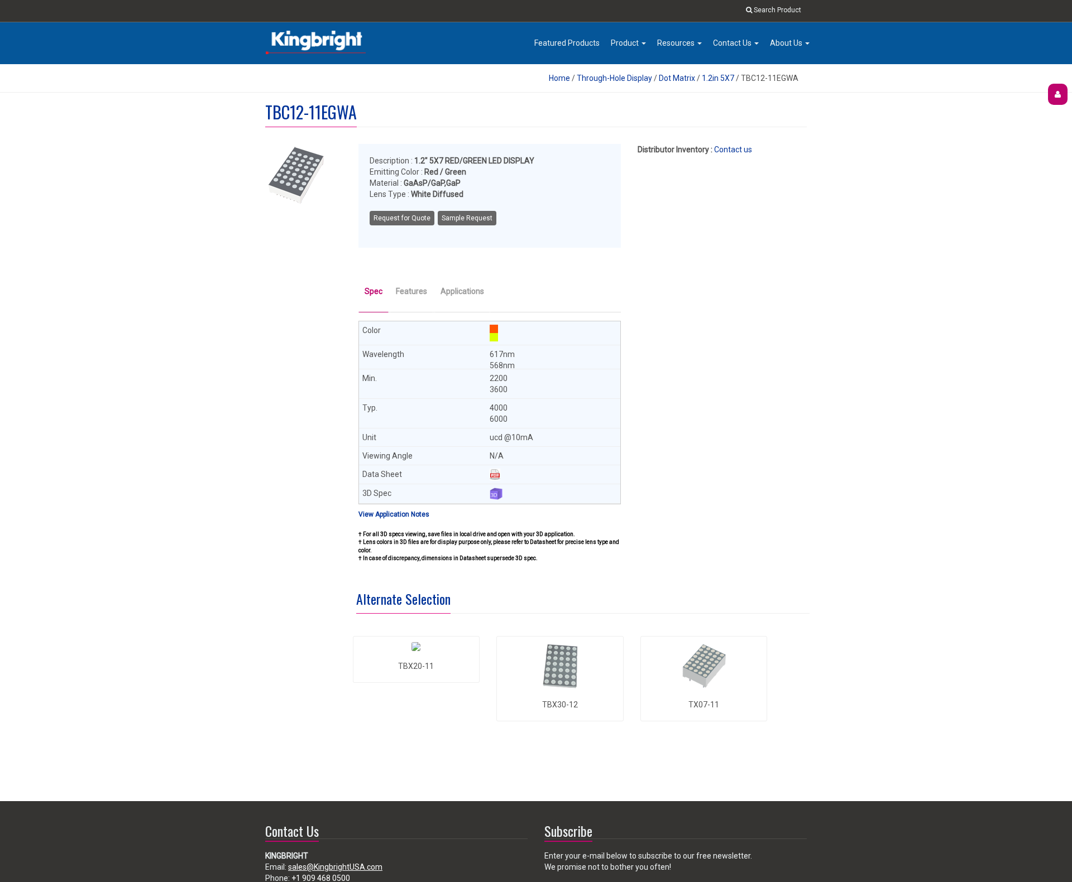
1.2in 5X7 (718, 78)
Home (559, 78)
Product (625, 42)
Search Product (776, 10)
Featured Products (567, 42)
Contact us (733, 149)
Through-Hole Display (614, 78)
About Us (787, 42)
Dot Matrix (677, 78)
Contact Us (733, 42)
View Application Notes (393, 514)
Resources (676, 42)
